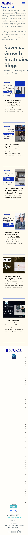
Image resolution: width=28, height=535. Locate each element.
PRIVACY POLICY (14, 520)
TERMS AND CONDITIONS (14, 521)
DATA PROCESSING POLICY (14, 523)
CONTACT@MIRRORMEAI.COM (13, 517)
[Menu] (23, 2)
